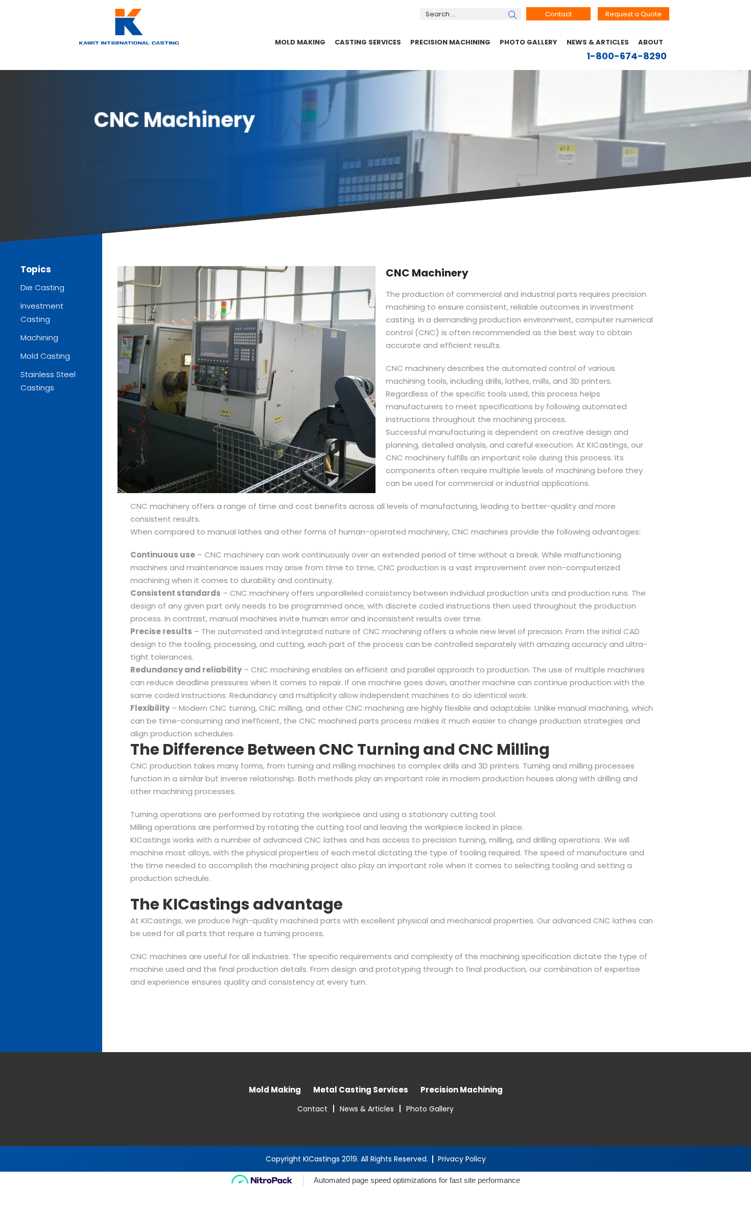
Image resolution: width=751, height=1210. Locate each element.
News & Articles (598, 42)
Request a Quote (633, 14)
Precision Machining (450, 42)
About (650, 42)
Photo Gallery (528, 42)
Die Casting (42, 287)
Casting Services (368, 42)
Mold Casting (45, 356)
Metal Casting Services (360, 1089)
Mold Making (300, 42)
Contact (558, 14)
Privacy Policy (462, 1159)
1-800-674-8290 (626, 56)
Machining (39, 337)
